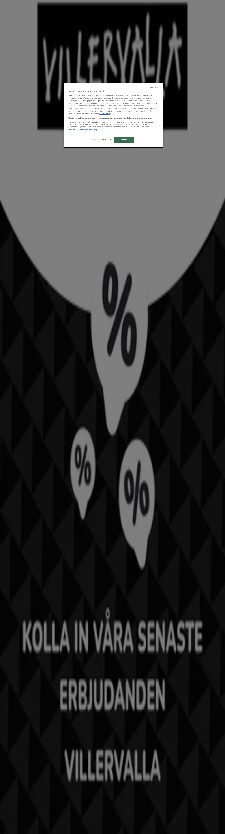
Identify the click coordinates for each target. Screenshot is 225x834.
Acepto (124, 139)
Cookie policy (105, 114)
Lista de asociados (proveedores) (82, 130)
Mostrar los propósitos (101, 139)
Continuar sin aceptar (152, 87)
